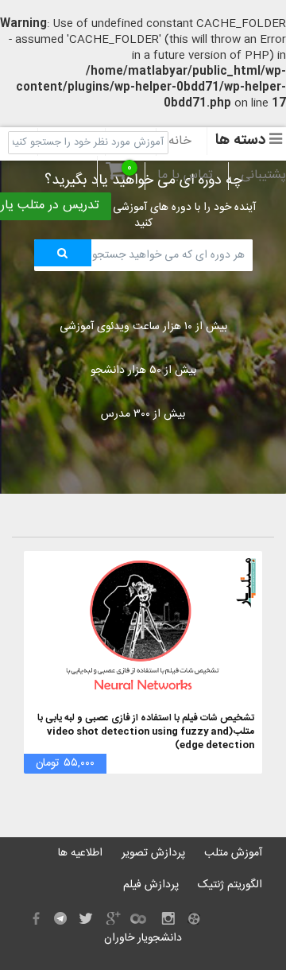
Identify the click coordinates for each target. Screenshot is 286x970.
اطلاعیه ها (80, 853)
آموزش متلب (233, 853)
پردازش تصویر (153, 853)
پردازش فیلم (151, 884)
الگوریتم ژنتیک (230, 884)
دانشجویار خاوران (143, 938)
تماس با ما (185, 175)
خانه (179, 141)
